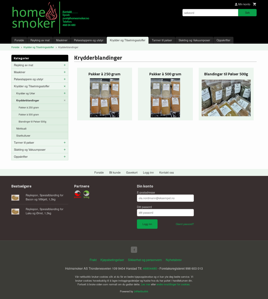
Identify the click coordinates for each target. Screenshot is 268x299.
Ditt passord (144, 207)
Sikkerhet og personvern (145, 260)
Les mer (146, 284)
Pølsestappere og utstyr (88, 40)
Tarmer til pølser (162, 40)
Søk (247, 12)
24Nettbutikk (141, 291)
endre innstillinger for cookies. (174, 284)
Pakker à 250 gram (29, 107)
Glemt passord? (185, 224)
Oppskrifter (223, 40)
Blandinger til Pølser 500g (32, 121)
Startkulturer (23, 135)
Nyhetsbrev (174, 260)
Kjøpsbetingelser (112, 260)
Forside (19, 40)
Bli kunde (115, 172)
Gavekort (132, 172)
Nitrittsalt (21, 128)
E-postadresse (146, 192)
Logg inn (148, 172)
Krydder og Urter (25, 93)
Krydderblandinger (27, 100)
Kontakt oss (166, 172)
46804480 (150, 268)
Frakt (93, 260)
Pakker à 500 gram (29, 114)
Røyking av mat (40, 40)
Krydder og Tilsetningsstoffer (127, 40)
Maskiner (61, 40)
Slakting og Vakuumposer (194, 40)
